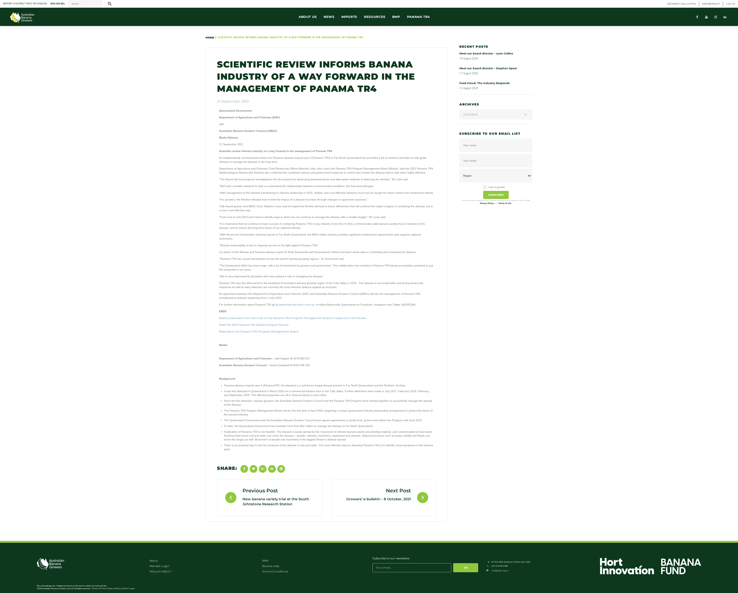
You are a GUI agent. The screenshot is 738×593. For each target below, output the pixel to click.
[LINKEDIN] (725, 17)
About (154, 560)
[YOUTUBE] (706, 17)
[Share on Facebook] (244, 469)
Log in (730, 3)
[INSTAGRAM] (716, 17)
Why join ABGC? (161, 571)
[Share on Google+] (263, 469)
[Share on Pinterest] (281, 469)
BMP (265, 560)
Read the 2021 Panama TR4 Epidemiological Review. (254, 325)
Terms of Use (505, 203)
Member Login (159, 566)
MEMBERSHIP (711, 3)
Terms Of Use (98, 588)
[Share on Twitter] (253, 469)
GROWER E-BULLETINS (681, 3)
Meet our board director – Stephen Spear (488, 68)
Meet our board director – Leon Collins (486, 53)
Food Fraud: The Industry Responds (484, 83)
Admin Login (128, 588)
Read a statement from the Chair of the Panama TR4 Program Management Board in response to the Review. (293, 318)
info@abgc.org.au (499, 570)
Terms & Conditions (275, 571)
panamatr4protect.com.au (296, 304)
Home (210, 37)
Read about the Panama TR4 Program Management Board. (259, 331)
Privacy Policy (487, 203)
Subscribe (496, 194)
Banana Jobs (270, 566)
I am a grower (496, 187)
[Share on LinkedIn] (272, 469)
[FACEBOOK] (697, 17)
